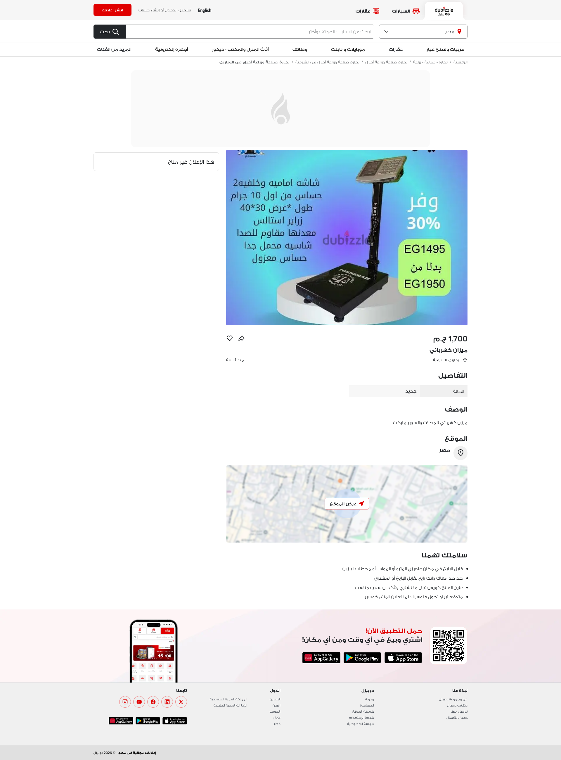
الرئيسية (460, 62)
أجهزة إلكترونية (171, 49)
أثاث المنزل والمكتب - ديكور (240, 49)
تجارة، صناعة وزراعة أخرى (386, 62)
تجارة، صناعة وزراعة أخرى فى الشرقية (327, 62)
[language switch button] (204, 10)
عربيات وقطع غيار (445, 49)
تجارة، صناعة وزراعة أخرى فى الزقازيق (254, 62)
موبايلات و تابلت (348, 49)
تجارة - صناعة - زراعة (430, 62)
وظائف (299, 49)
